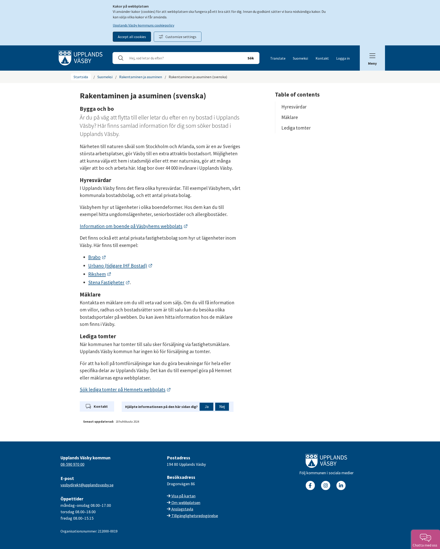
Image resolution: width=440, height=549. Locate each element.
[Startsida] (80, 57)
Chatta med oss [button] (426, 545)
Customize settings (180, 36)
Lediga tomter (296, 128)
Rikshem (99, 274)
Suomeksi (300, 58)
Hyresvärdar (294, 107)
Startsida (81, 77)
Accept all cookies (132, 36)
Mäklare (289, 117)
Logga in (343, 58)
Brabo (97, 257)
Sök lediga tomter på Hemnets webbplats (125, 389)
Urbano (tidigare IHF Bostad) (120, 266)
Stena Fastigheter (109, 282)
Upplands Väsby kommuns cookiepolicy (143, 25)
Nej (222, 406)
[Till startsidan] (326, 462)
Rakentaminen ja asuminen (140, 77)
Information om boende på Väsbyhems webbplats (134, 226)
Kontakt (322, 58)
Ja (207, 406)
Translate (278, 58)
